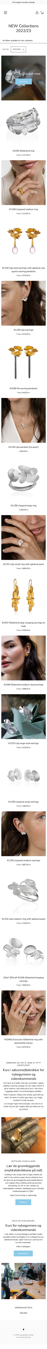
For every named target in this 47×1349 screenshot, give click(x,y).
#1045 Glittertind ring (23, 150)
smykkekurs (23, 1253)
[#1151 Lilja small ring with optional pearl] (23, 537)
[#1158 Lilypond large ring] (23, 478)
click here (23, 1312)
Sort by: (6, 49)
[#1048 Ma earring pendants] (23, 361)
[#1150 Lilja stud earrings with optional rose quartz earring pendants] (23, 241)
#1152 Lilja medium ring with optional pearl (23, 918)
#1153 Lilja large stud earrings (23, 743)
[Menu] (5, 12)
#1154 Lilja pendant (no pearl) (23, 447)
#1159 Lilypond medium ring (23, 209)
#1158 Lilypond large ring (23, 505)
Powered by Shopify (23, 1337)
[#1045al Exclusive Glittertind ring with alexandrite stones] (23, 1012)
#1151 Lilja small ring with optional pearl (23, 564)
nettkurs (23, 1202)
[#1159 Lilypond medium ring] (23, 182)
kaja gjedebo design (27, 1335)
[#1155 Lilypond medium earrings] (23, 833)
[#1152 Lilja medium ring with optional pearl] (23, 892)
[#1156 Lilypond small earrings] (23, 775)
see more (23, 81)
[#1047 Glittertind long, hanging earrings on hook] (23, 596)
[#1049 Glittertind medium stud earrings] (23, 658)
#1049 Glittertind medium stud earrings (23, 684)
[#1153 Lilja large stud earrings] (23, 716)
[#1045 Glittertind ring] (23, 124)
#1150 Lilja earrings (23, 329)
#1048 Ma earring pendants (23, 388)
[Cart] (42, 12)
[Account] (37, 12)
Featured (17, 49)
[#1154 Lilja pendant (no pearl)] (23, 420)
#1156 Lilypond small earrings (23, 801)
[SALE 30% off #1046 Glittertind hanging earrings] (23, 950)
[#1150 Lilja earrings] (23, 303)
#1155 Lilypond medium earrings (23, 860)
